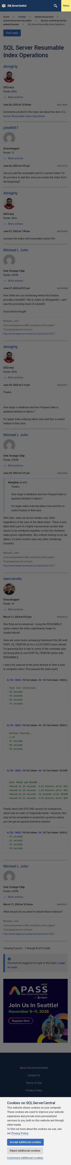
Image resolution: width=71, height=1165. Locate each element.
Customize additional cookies (25, 1157)
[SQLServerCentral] (3, 5)
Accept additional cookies (25, 1142)
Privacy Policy (19, 1133)
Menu (66, 5)
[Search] (55, 5)
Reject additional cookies (25, 1150)
